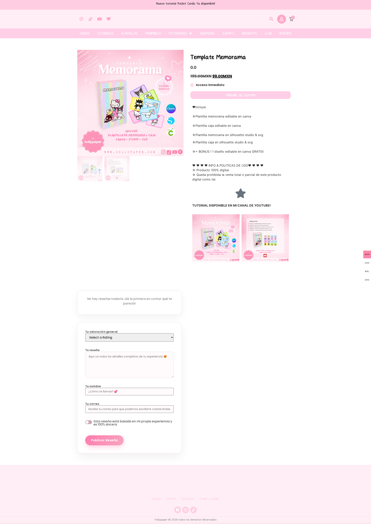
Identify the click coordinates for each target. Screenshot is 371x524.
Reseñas (285, 33)
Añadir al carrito (240, 95)
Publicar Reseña (104, 440)
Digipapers (207, 33)
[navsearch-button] (271, 19)
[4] (130, 103)
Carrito (171, 499)
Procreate (249, 33)
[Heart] (109, 19)
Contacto (187, 499)
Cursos (84, 33)
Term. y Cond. (209, 499)
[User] (281, 19)
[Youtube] (99, 19)
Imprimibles (153, 33)
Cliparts (228, 33)
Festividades (178, 33)
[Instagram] (81, 19)
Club (268, 33)
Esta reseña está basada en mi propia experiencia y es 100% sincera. (133, 423)
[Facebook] (177, 509)
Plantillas (129, 33)
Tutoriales (105, 33)
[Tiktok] (90, 19)
